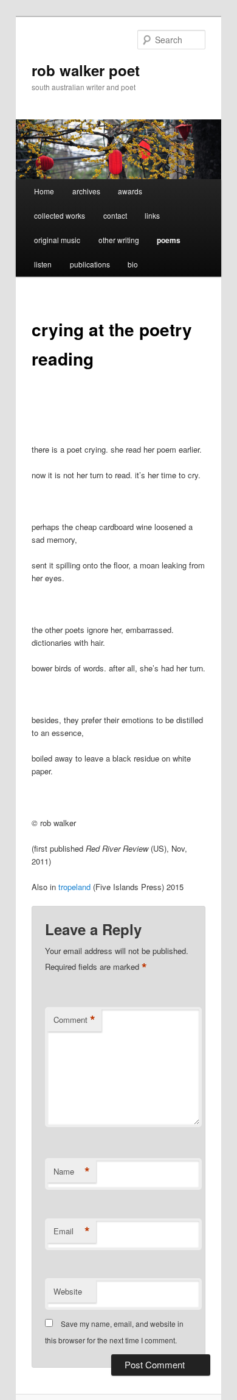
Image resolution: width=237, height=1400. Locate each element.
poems (168, 240)
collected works (59, 215)
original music (57, 240)
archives (86, 191)
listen (43, 264)
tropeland (74, 887)
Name (71, 1171)
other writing (118, 240)
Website (67, 1291)
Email (71, 1231)
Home (44, 191)
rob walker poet (86, 70)
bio (133, 264)
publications (90, 264)
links (152, 215)
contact (115, 215)
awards (130, 191)
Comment (74, 1020)
